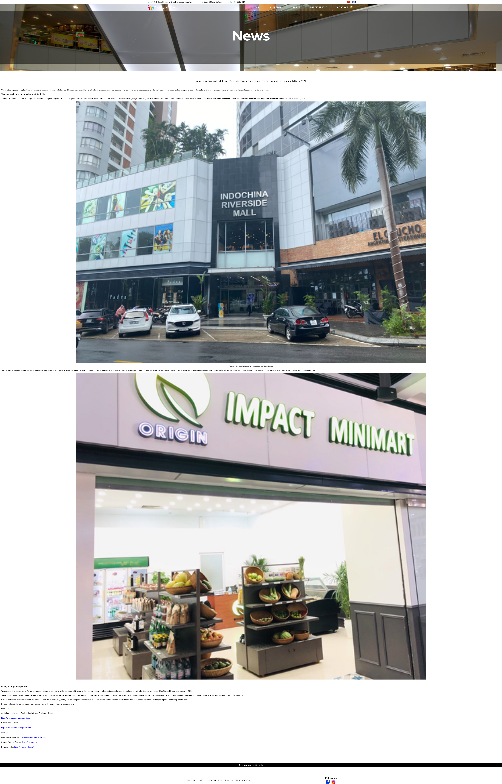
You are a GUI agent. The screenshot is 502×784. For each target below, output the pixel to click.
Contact (342, 7)
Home (256, 7)
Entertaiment (318, 7)
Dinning (295, 7)
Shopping (275, 7)
